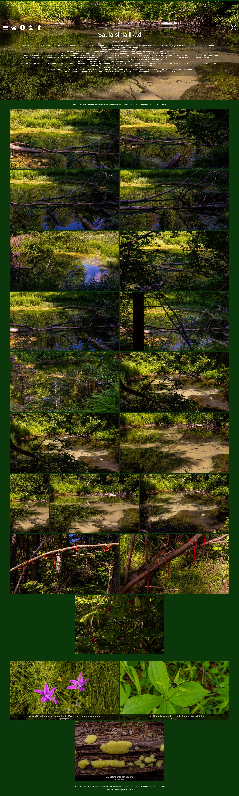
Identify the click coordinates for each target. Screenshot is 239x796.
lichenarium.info (145, 104)
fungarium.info (119, 104)
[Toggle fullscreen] (234, 27)
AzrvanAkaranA (80, 104)
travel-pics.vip (93, 104)
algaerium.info (131, 104)
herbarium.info (106, 104)
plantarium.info (159, 104)
